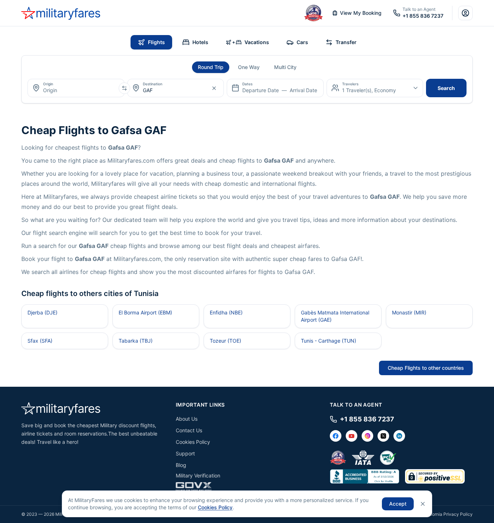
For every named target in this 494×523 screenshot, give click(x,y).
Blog (181, 465)
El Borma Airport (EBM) (145, 312)
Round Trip (210, 67)
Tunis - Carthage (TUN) (328, 341)
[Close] (423, 504)
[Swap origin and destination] (124, 88)
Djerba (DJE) (42, 312)
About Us (186, 419)
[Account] (465, 13)
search (446, 88)
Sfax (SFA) (39, 341)
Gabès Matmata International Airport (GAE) (335, 316)
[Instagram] (367, 436)
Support (185, 453)
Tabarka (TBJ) (136, 341)
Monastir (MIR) (409, 312)
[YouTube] (351, 436)
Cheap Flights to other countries (426, 368)
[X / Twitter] (383, 436)
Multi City (285, 67)
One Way (249, 67)
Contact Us (189, 430)
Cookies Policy (193, 442)
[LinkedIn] (399, 436)
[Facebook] (335, 436)
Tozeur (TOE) (225, 341)
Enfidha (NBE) (226, 312)
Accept (397, 504)
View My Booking (361, 13)
